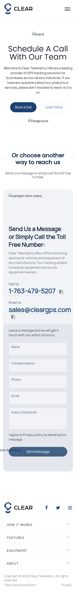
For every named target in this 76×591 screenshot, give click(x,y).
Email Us (15, 302)
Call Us (14, 284)
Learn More (54, 107)
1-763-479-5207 (33, 290)
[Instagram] (70, 508)
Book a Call (23, 107)
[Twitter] (58, 508)
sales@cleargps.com (40, 309)
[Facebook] (46, 508)
